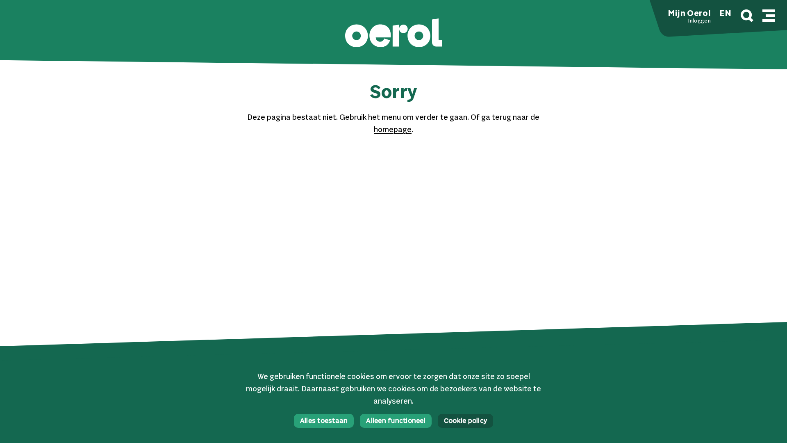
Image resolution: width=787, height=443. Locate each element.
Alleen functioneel (395, 421)
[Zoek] (747, 17)
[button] (393, 33)
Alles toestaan (324, 421)
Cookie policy (465, 421)
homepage (393, 130)
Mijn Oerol (689, 13)
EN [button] (725, 13)
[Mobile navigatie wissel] (768, 14)
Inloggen (699, 21)
